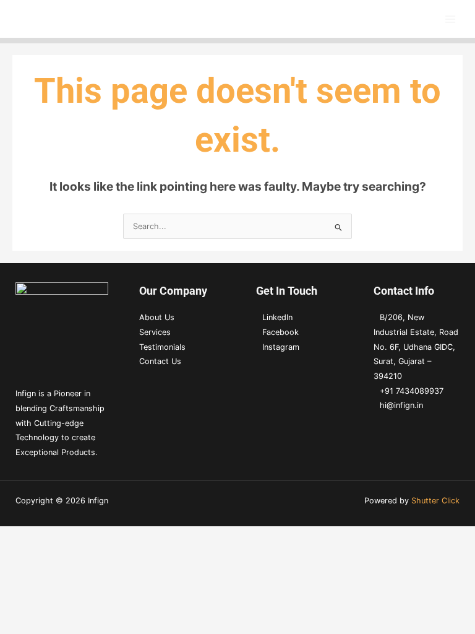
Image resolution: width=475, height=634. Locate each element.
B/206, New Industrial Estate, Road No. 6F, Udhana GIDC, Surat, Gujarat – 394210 (416, 347)
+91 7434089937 (411, 391)
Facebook (280, 332)
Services (155, 332)
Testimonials (162, 347)
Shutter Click (435, 500)
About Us (156, 317)
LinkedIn (277, 317)
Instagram (280, 347)
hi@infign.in (401, 405)
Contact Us (160, 361)
